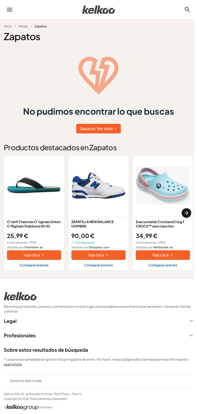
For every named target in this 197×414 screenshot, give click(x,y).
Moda (23, 26)
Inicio (8, 26)
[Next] (186, 213)
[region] (98, 213)
